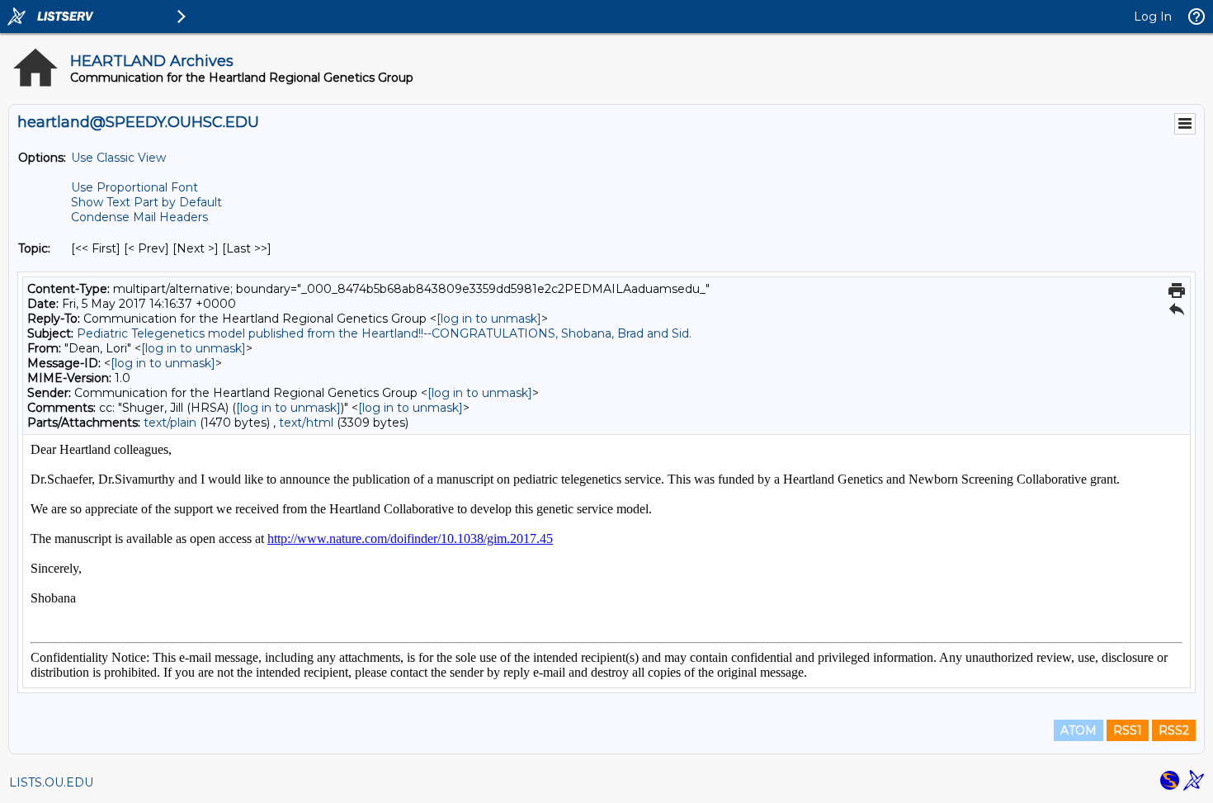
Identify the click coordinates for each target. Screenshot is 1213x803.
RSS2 (1174, 730)
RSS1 (1127, 730)
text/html (306, 422)
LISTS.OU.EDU (51, 782)
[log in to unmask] (489, 318)
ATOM (1078, 730)
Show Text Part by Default (146, 202)
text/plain (170, 422)
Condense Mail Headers (139, 217)
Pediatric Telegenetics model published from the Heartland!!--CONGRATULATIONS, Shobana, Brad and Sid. (384, 333)
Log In (1153, 16)
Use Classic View (118, 157)
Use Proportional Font (134, 187)
